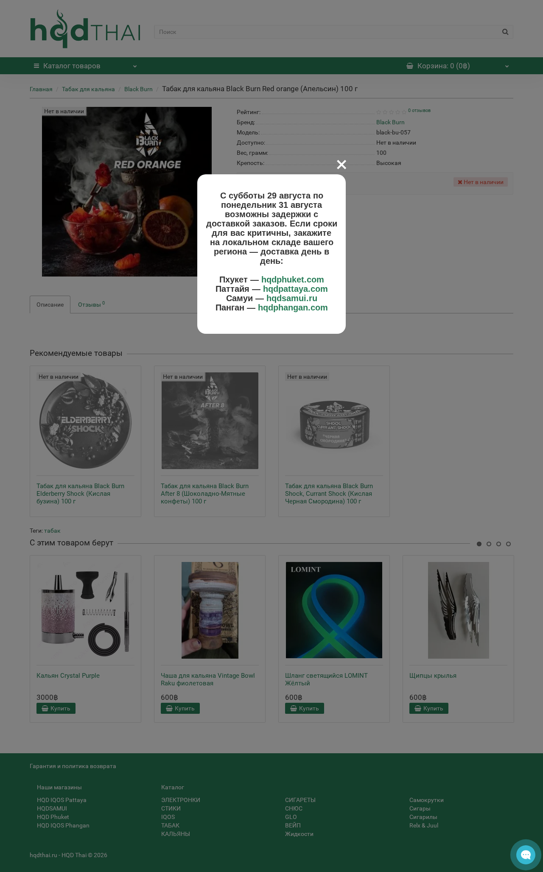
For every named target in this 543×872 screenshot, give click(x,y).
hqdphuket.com (292, 279)
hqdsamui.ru (291, 298)
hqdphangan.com (293, 307)
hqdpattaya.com (295, 288)
